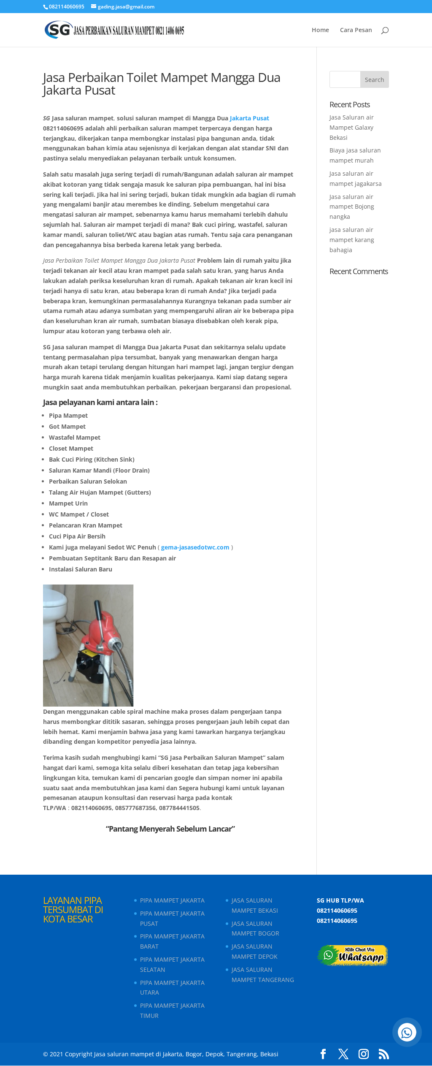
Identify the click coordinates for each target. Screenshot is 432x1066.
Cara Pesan (356, 30)
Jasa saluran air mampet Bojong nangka (351, 207)
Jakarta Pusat (249, 118)
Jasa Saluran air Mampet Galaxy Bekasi (351, 127)
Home (320, 30)
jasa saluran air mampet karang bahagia (351, 240)
